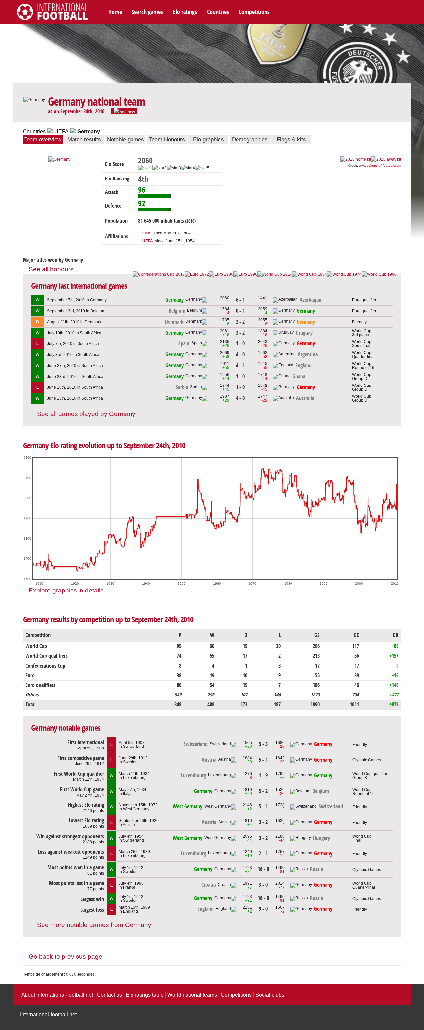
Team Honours (167, 139)
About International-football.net (57, 995)
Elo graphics (208, 139)
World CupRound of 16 (363, 365)
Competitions (254, 12)
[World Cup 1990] (379, 274)
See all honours (51, 269)
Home (115, 12)
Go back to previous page (65, 956)
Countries (218, 12)
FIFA (146, 233)
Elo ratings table (145, 995)
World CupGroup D (361, 376)
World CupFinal (362, 838)
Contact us (109, 995)
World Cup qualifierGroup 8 (369, 775)
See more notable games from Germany (94, 924)
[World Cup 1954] (309, 274)
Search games (147, 12)
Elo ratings (185, 12)
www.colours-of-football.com (380, 165)
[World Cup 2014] (274, 274)
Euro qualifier (364, 300)
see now (127, 112)
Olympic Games (366, 760)
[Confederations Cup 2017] (159, 274)
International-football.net (48, 1014)
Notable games (125, 139)
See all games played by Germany (86, 413)
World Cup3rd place (361, 333)
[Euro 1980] (221, 274)
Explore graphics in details (66, 590)
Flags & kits (291, 139)
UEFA (61, 131)
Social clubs (269, 995)
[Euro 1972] (197, 274)
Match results (84, 139)
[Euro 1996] (245, 274)
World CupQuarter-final (363, 354)
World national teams (192, 995)
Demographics (250, 139)
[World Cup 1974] (344, 274)
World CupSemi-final (361, 343)
